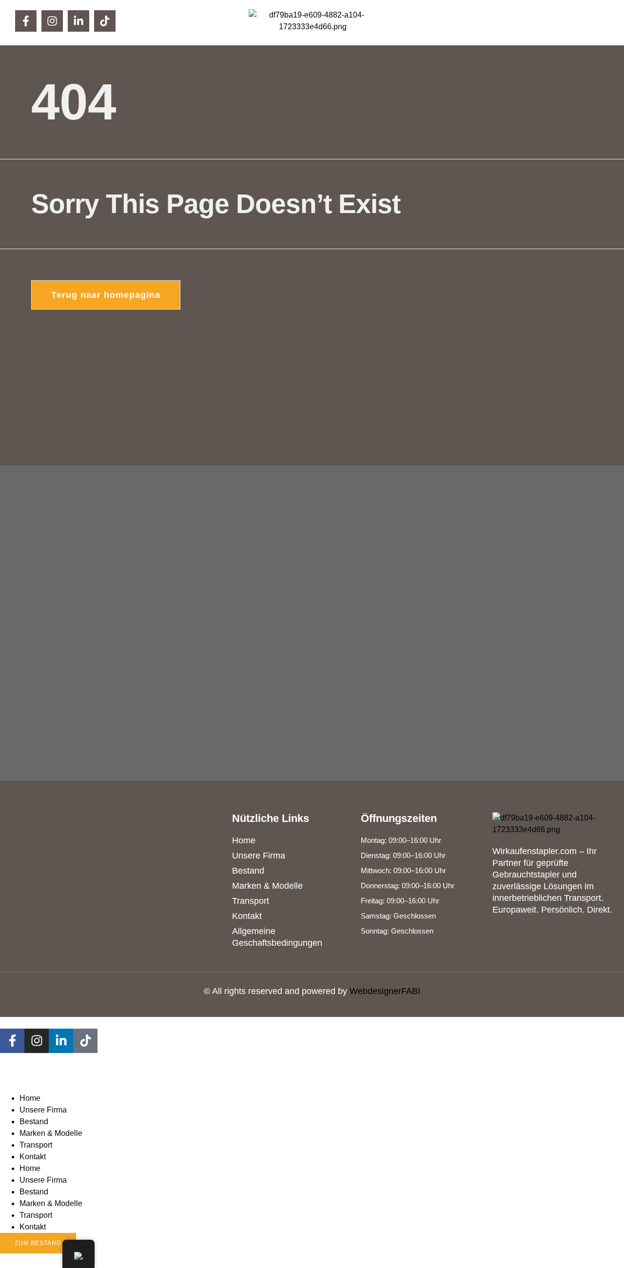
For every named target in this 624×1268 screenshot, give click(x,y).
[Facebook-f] (26, 21)
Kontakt (33, 1156)
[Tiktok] (105, 21)
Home (30, 1098)
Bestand (34, 1121)
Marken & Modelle (51, 1133)
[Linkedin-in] (78, 21)
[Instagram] (52, 21)
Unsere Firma (43, 1110)
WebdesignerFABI (385, 991)
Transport (36, 1145)
